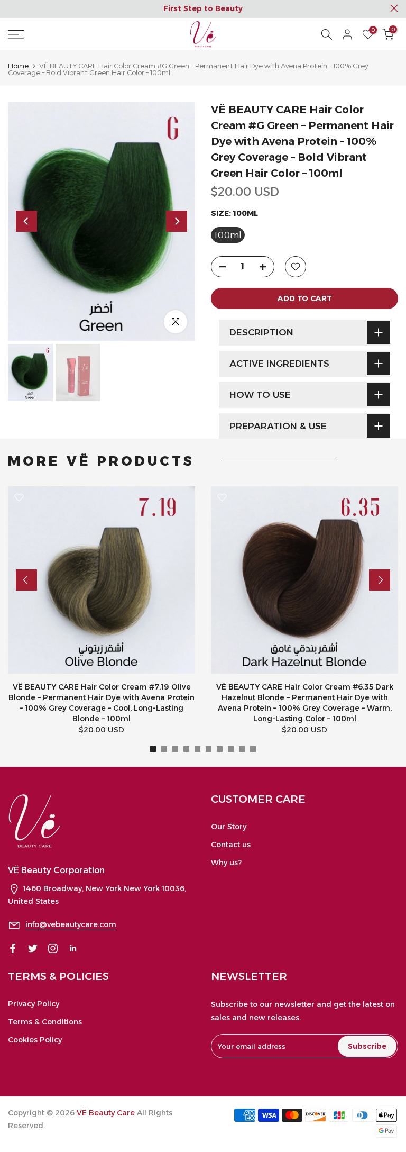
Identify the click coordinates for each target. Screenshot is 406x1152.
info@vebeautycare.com (70, 924)
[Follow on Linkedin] (73, 948)
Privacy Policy (33, 1004)
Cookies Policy (35, 1040)
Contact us (231, 844)
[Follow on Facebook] (12, 948)
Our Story (228, 826)
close (12, 8)
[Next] (176, 221)
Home (18, 65)
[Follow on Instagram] (53, 948)
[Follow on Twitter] (33, 948)
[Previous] (26, 221)
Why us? (226, 862)
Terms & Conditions (45, 1022)
